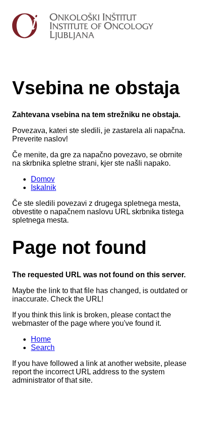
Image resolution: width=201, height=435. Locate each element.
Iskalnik (43, 187)
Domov (43, 179)
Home (41, 339)
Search (43, 347)
